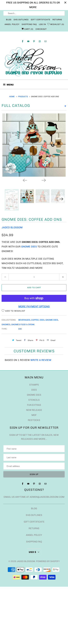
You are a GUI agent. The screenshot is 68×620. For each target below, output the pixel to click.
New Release (34, 410)
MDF (34, 415)
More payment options (34, 306)
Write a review (40, 360)
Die (20, 329)
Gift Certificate (40, 19)
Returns (57, 19)
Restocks (34, 420)
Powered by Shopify (48, 561)
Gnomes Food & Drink (22, 324)
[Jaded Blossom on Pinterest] (34, 41)
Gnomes (6, 324)
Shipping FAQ (29, 24)
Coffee (35, 320)
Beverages (24, 320)
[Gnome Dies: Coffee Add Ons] (34, 145)
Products (23, 96)
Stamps (34, 384)
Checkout (41, 29)
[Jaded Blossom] (34, 61)
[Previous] (24, 180)
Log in (42, 24)
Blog (8, 19)
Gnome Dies (29, 246)
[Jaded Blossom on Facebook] (23, 41)
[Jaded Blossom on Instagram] (40, 41)
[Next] (43, 180)
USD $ (32, 552)
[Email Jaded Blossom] (45, 41)
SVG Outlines (21, 19)
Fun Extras (34, 405)
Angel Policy (12, 24)
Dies (42, 320)
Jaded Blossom (12, 227)
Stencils (34, 399)
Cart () (28, 29)
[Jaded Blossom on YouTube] (28, 41)
